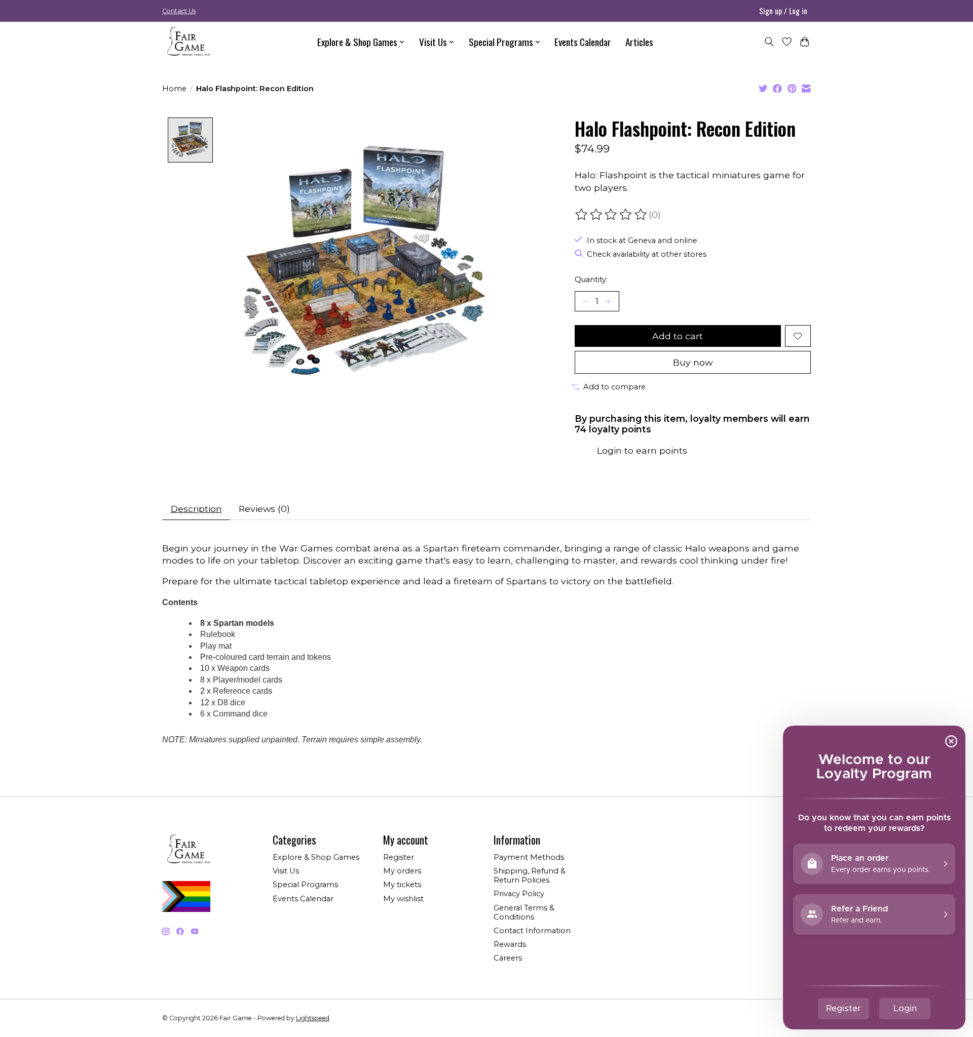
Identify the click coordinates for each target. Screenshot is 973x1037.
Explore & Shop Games (316, 857)
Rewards (510, 944)
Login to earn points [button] (642, 450)
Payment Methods (529, 857)
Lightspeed (312, 1018)
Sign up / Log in (783, 10)
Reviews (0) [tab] (264, 508)
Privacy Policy (519, 893)
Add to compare (614, 386)
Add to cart (677, 336)
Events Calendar (582, 41)
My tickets (402, 884)
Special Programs (305, 884)
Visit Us (286, 870)
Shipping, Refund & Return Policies (530, 875)
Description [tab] (196, 508)
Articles (639, 41)
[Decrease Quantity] (586, 301)
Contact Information (532, 930)
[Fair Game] (187, 41)
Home (174, 88)
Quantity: (591, 279)
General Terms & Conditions (524, 912)
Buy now (693, 362)
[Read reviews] (612, 214)
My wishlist (403, 898)
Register (398, 857)
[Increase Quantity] (608, 301)
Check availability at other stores (646, 254)
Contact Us (179, 11)
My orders (402, 870)
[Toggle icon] (769, 42)
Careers (508, 958)
